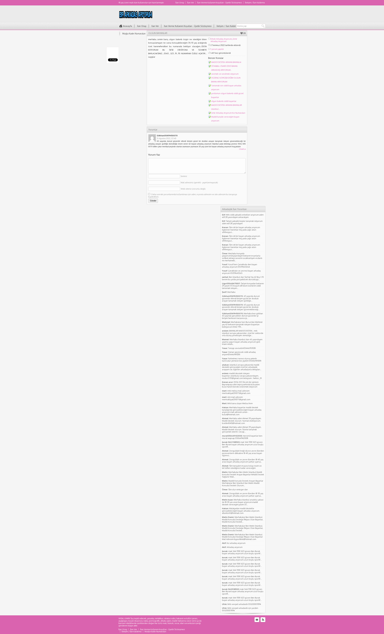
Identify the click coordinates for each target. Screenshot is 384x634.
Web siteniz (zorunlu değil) (193, 189)
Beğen (241, 33)
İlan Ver (190, 2)
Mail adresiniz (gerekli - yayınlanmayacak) (199, 182)
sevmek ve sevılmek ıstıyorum (224, 74)
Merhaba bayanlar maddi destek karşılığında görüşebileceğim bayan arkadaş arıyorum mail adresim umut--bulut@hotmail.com (241, 411)
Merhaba (231, 292)
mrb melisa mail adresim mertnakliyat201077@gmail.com (236, 392)
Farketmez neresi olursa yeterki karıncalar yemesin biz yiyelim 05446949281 (241, 359)
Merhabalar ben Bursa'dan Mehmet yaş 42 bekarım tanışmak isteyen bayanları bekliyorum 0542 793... (242, 324)
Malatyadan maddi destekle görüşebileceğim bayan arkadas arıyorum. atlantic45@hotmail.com (241, 510)
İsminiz (184, 176)
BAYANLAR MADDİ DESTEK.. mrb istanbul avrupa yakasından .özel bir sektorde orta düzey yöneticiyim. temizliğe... (242, 333)
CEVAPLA (242, 149)
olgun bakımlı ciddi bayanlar (223, 101)
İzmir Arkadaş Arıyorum (224, 40)
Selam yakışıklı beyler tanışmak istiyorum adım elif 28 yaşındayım (242, 222)
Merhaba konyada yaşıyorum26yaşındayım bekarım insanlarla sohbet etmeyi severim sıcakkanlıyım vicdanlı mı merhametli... (242, 257)
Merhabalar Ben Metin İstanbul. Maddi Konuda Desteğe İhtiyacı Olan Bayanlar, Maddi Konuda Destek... (242, 519)
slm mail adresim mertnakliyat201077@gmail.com (236, 398)
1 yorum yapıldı (217, 49)
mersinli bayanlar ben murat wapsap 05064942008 (242, 437)
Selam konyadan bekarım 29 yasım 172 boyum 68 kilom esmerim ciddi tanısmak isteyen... (243, 285)
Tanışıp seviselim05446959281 (242, 348)
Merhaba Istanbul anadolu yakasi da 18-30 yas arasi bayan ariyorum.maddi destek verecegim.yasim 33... (242, 502)
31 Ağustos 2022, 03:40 (166, 138)
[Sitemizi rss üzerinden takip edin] (263, 619)
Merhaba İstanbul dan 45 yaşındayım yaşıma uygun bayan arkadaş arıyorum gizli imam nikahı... (242, 341)
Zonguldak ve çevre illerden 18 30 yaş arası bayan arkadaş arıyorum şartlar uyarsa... (242, 494)
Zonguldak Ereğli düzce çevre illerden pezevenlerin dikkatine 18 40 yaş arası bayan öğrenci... (243, 453)
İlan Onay (180, 2)
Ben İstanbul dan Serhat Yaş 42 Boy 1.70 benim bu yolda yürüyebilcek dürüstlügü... (243, 278)
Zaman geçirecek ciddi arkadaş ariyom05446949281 (239, 353)
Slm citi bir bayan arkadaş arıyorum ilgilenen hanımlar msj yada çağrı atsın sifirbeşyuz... (241, 229)
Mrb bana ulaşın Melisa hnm (240, 403)
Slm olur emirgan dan (238, 489)
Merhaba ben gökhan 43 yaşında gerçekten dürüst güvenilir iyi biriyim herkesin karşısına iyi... (242, 315)
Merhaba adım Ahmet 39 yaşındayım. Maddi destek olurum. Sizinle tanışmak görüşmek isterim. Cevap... (241, 429)
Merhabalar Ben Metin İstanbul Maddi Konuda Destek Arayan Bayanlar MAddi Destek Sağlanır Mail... (243, 474)
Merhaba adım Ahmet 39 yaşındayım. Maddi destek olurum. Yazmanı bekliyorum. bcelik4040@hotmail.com (241, 420)
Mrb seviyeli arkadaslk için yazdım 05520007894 (240, 609)
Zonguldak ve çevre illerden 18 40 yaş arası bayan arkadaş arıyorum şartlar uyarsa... (242, 460)
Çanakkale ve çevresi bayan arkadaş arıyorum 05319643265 (241, 272)
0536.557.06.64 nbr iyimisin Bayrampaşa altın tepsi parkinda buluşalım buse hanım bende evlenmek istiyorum (241, 384)
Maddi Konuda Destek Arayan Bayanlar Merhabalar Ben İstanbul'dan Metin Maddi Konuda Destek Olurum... (242, 483)
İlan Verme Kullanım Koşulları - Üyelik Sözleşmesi (219, 2)
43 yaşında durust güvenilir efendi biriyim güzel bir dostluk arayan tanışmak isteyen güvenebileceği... (241, 307)
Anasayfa (127, 26)
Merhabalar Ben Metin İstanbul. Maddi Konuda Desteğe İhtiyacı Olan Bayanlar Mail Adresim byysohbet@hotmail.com (242, 536)
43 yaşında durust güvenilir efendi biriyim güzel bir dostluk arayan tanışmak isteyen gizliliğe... (241, 298)
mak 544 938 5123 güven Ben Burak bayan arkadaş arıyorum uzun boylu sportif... (242, 444)
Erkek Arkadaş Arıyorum (221, 39)
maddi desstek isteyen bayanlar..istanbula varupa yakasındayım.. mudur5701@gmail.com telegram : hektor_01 (242, 375)
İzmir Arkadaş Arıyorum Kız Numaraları (228, 113)
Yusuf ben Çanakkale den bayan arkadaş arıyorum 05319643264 (239, 265)
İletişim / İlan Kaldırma (255, 2)
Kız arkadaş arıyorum (236, 543)
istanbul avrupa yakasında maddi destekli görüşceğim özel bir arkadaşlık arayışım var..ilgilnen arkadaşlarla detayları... (241, 367)
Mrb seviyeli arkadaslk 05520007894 (244, 604)
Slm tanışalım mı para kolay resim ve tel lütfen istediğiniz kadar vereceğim (242, 467)
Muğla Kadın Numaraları (134, 33)
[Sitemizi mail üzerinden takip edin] (257, 619)
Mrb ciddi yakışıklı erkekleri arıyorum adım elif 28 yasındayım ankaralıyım (243, 216)
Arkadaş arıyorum (234, 547)
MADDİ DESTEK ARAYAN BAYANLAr (226, 62)
